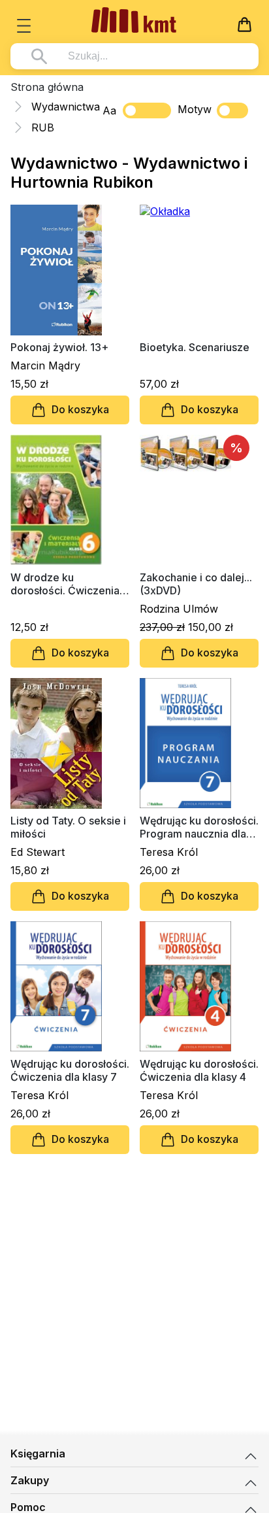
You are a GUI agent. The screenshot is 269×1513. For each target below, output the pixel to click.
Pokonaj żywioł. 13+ (59, 347)
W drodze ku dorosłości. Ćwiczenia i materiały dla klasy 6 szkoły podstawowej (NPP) (67, 584)
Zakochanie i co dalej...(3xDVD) (196, 584)
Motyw (195, 109)
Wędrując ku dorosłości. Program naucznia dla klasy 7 (199, 827)
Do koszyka (80, 409)
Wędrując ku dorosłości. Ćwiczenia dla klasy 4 (199, 1070)
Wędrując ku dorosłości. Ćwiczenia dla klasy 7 (69, 1070)
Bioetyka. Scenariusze (194, 347)
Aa (109, 110)
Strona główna (47, 87)
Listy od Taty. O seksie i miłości (68, 827)
